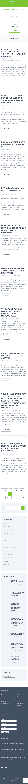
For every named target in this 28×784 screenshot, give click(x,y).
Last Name (4, 727)
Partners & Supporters (7, 699)
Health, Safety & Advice (15, 60)
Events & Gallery (9, 530)
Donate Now (15, 30)
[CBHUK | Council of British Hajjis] (14, 9)
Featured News (8, 533)
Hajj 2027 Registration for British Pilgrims (17, 581)
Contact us (20, 708)
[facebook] (15, 5)
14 (16, 490)
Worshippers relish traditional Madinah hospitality (13, 270)
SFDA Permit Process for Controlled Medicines (15, 659)
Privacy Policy (20, 703)
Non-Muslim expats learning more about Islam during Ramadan (13, 229)
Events (3, 696)
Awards (6, 523)
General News (5, 60)
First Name (4, 723)
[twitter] (17, 5)
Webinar (6, 565)
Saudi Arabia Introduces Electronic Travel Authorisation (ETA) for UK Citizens (17, 606)
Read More (6, 82)
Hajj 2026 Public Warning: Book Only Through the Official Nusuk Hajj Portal (17, 646)
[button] (16, 2)
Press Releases (8, 558)
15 (21, 490)
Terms (18, 701)
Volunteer (3, 701)
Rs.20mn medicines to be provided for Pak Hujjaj (13, 144)
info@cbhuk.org (8, 5)
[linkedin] (20, 5)
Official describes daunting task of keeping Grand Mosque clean (11, 312)
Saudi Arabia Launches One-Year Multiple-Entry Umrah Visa (17, 593)
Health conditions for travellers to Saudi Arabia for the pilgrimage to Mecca (13, 99)
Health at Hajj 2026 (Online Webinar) (17, 633)
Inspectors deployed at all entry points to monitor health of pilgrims (13, 52)
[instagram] (25, 5)
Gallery (3, 708)
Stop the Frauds (5, 703)
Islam (5, 551)
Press (2, 705)
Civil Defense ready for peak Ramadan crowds (12, 355)
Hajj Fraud (7, 544)
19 (21, 493)
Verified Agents (20, 699)
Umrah (2, 108)
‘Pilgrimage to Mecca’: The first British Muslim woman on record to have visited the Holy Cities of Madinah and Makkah (13, 401)
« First (4, 490)
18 (16, 493)
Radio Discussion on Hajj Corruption (12, 189)
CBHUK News (5, 194)
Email (3, 719)
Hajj (11, 107)
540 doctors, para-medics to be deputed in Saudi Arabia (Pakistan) (13, 447)
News (18, 694)
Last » (23, 497)
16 (4, 493)
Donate (19, 705)
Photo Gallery (8, 554)
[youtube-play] (23, 5)
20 (7, 497)
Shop (18, 696)
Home (2, 694)
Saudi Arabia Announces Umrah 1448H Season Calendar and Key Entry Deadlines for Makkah (17, 621)
